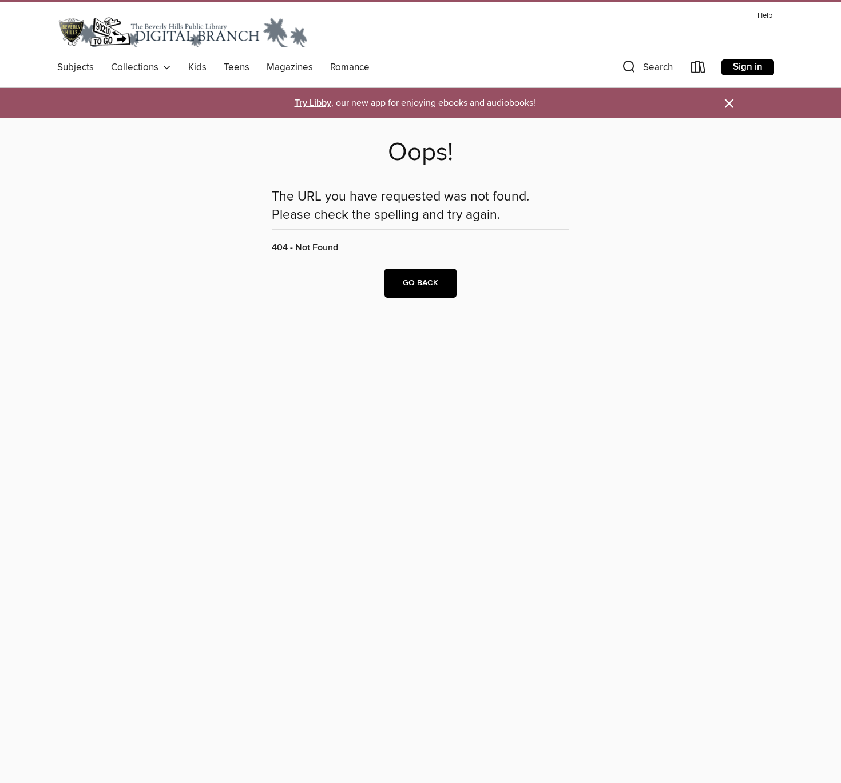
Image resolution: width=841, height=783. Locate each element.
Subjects (75, 67)
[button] (646, 69)
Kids (197, 67)
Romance (350, 67)
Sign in (748, 67)
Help (764, 15)
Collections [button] (137, 67)
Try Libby (313, 103)
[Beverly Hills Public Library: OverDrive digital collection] (183, 31)
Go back (420, 283)
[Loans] (698, 69)
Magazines (290, 67)
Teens (236, 67)
